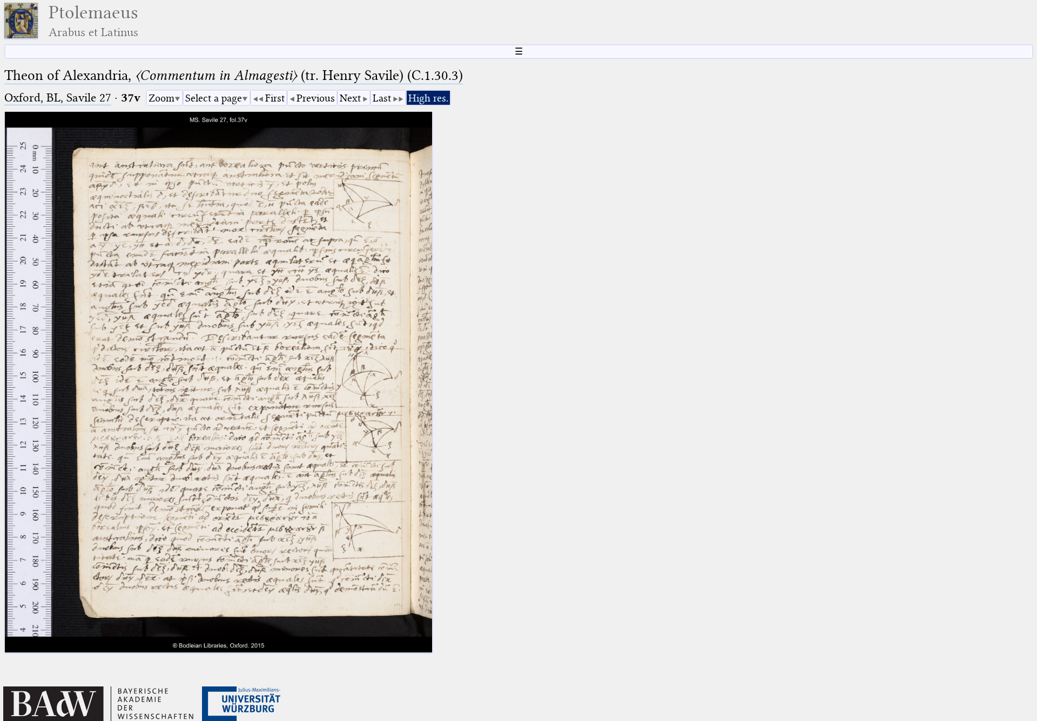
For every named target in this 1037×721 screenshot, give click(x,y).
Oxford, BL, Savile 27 (57, 97)
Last (382, 98)
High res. (428, 98)
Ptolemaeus (93, 20)
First (275, 98)
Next (350, 98)
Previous (316, 98)
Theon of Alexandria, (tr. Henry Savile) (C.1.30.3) (233, 75)
